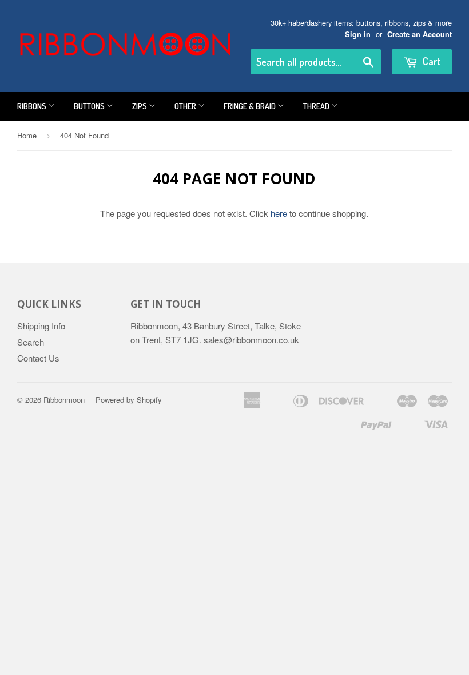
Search (30, 342)
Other (186, 106)
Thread (317, 106)
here (279, 213)
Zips (140, 106)
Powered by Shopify (129, 399)
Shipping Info (41, 326)
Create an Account (419, 34)
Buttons (90, 106)
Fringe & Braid (250, 106)
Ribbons (32, 106)
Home (27, 135)
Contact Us (38, 358)
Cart (430, 61)
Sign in (358, 34)
